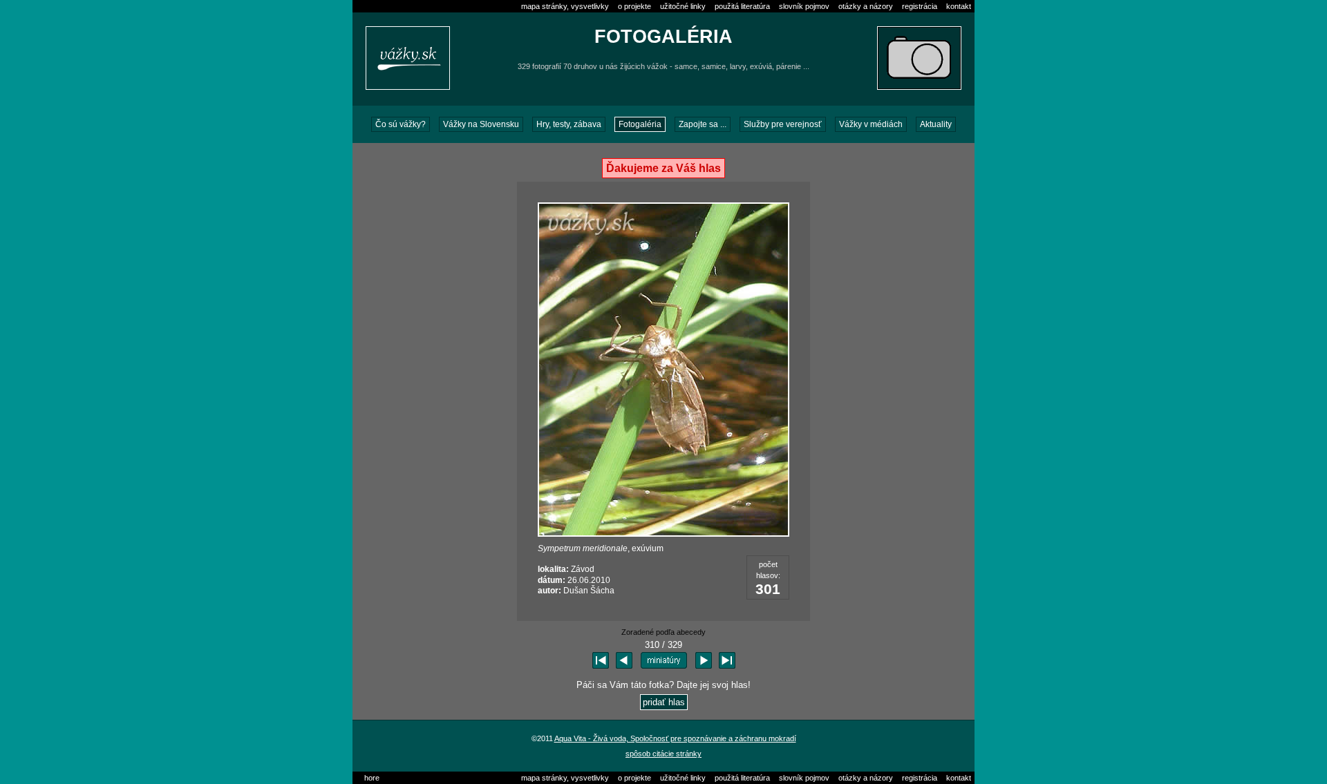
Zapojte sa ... (702, 124)
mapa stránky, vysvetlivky (565, 6)
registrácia (919, 6)
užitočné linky (683, 6)
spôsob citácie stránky (663, 753)
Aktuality (936, 124)
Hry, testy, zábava (568, 124)
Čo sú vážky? (400, 124)
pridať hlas (664, 702)
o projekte (634, 6)
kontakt (958, 6)
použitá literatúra (742, 6)
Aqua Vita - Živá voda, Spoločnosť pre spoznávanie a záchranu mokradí (675, 738)
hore (371, 778)
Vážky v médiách (871, 124)
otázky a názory (865, 6)
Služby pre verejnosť (783, 124)
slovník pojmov (804, 6)
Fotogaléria (640, 124)
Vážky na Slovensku (481, 124)
